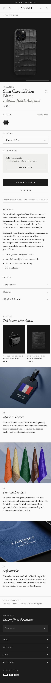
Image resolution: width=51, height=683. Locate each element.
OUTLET (33, 2)
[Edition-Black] (6, 122)
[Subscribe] (44, 628)
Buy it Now (25, 190)
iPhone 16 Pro (15, 600)
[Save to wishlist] (46, 91)
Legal (6, 655)
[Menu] (4, 8)
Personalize (25, 167)
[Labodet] (25, 8)
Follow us (9, 662)
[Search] (9, 8)
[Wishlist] (41, 8)
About (6, 639)
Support (7, 647)
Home (5, 600)
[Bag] (46, 8)
